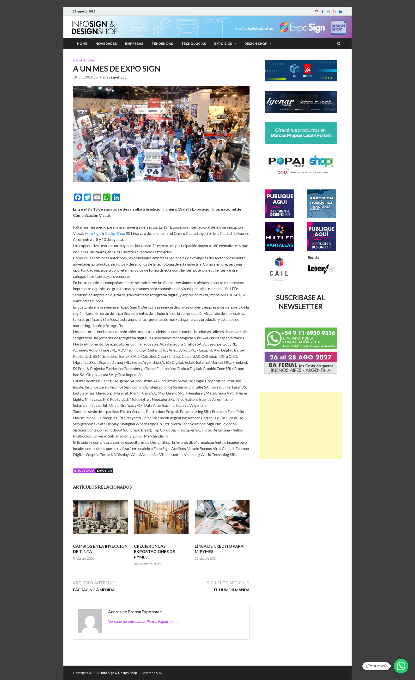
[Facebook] (322, 11)
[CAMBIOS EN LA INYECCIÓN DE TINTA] (100, 519)
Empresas (134, 44)
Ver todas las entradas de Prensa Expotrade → (143, 621)
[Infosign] (316, 11)
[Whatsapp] (334, 11)
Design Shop (255, 44)
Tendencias (162, 44)
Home (82, 44)
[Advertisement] (300, 425)
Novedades (106, 44)
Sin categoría (83, 60)
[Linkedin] (340, 11)
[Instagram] (328, 11)
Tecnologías (193, 44)
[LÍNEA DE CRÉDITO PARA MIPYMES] (222, 519)
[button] (401, 666)
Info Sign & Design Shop (119, 673)
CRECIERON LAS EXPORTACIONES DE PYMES (154, 551)
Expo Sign (223, 44)
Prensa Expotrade (112, 77)
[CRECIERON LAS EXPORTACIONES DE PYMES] (161, 519)
